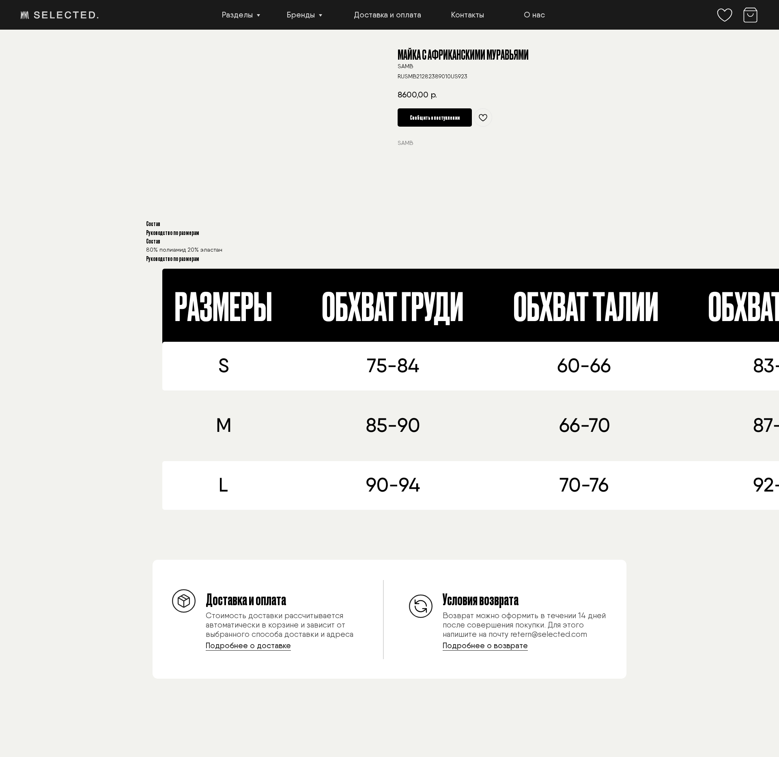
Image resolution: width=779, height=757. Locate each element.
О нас (534, 14)
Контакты (467, 14)
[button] (265, 618)
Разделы (237, 14)
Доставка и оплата (387, 14)
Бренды (301, 14)
